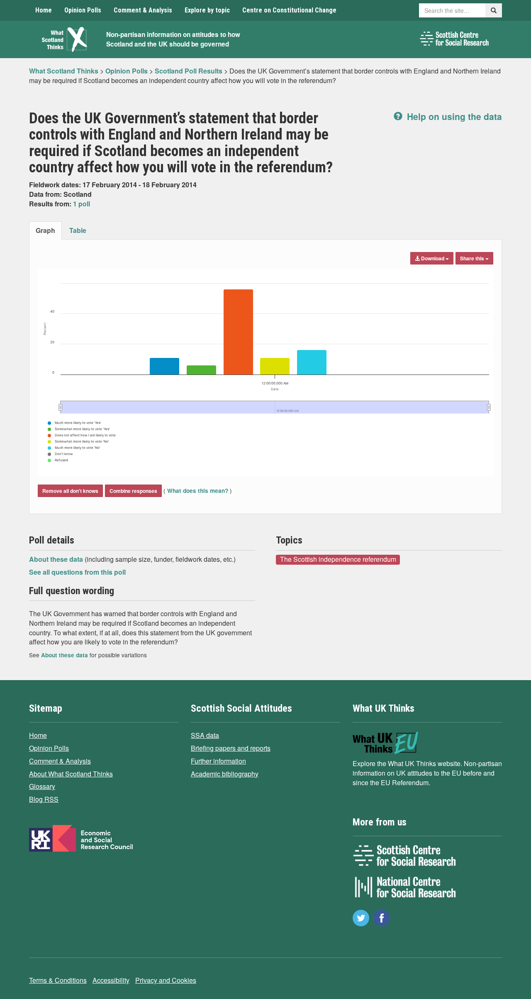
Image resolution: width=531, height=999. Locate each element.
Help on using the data (453, 116)
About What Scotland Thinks (71, 774)
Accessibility (111, 980)
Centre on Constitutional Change (289, 10)
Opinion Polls (82, 10)
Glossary (42, 786)
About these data (57, 559)
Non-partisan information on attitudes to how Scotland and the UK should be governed (173, 39)
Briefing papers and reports (230, 748)
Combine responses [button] (133, 491)
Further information (218, 761)
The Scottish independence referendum (338, 559)
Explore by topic (207, 10)
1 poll (81, 203)
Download (433, 258)
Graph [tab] (45, 230)
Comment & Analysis (143, 10)
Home (43, 10)
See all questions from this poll (77, 572)
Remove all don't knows (70, 491)
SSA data (205, 735)
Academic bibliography (224, 774)
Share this (472, 258)
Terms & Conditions (58, 980)
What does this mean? (198, 491)
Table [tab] (77, 230)
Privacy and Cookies (165, 980)
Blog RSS (43, 799)
